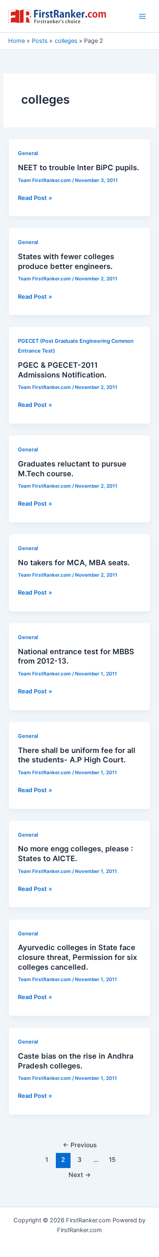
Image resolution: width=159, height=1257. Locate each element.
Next (79, 1175)
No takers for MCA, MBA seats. (74, 562)
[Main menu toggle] (142, 16)
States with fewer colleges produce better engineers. (66, 261)
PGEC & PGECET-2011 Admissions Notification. (62, 369)
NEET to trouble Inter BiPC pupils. (78, 167)
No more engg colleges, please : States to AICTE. (75, 853)
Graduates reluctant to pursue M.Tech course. (72, 468)
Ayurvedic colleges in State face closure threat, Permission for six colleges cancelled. (77, 957)
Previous (80, 1145)
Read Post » (35, 198)
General (28, 153)
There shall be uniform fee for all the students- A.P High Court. (76, 755)
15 (112, 1160)
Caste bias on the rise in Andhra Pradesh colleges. (75, 1060)
